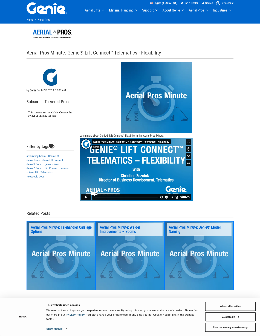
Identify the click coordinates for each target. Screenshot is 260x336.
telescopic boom (36, 176)
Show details (54, 328)
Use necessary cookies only (230, 327)
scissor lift (32, 172)
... (61, 256)
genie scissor (52, 164)
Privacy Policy (75, 314)
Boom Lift (53, 156)
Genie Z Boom (34, 168)
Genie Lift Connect (52, 160)
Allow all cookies (230, 306)
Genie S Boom (34, 164)
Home (30, 19)
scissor (65, 168)
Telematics (47, 172)
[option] (61, 256)
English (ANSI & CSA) (165, 3)
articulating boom (36, 156)
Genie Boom (33, 160)
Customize (228, 316)
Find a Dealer (190, 3)
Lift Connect (51, 168)
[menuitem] (94, 10)
